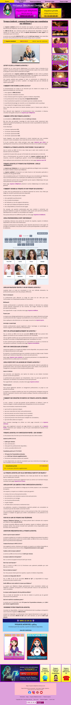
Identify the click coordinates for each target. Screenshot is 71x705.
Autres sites (52, 699)
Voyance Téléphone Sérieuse (21, 1)
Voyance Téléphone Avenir (36, 696)
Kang (27, 696)
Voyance (7, 1)
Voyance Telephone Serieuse (28, 5)
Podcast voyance (47, 696)
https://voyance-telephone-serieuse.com (35, 685)
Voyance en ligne (64, 1)
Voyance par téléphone (35, 1)
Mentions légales (44, 699)
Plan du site (36, 699)
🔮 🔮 (26, 620)
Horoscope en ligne (49, 1)
